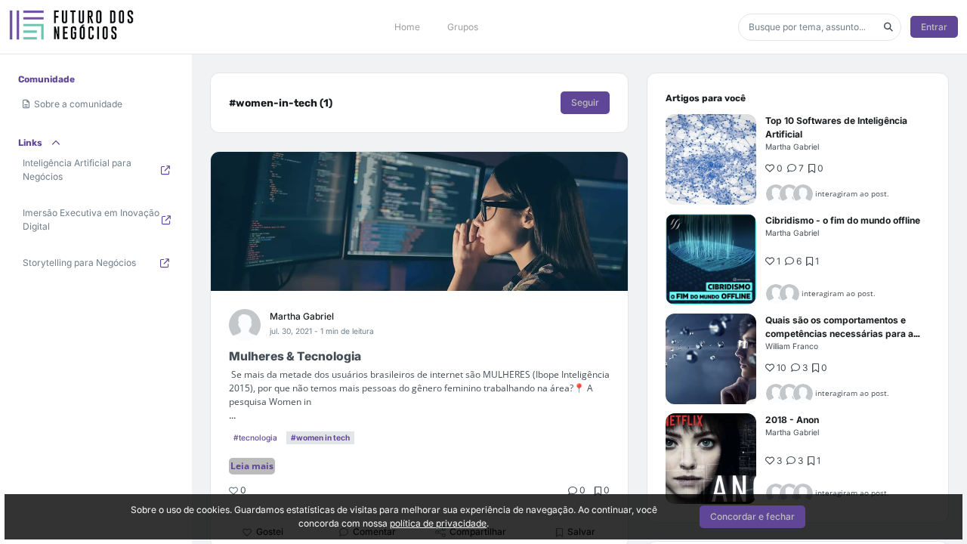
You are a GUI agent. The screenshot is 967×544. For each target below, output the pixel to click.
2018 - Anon (792, 419)
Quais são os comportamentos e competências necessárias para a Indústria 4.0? (839, 333)
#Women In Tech (320, 437)
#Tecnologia (255, 437)
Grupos (462, 26)
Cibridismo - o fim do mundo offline (842, 220)
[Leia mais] (711, 159)
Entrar (934, 26)
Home (407, 26)
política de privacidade (438, 523)
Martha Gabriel (302, 316)
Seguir (585, 102)
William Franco (791, 346)
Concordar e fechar (752, 516)
